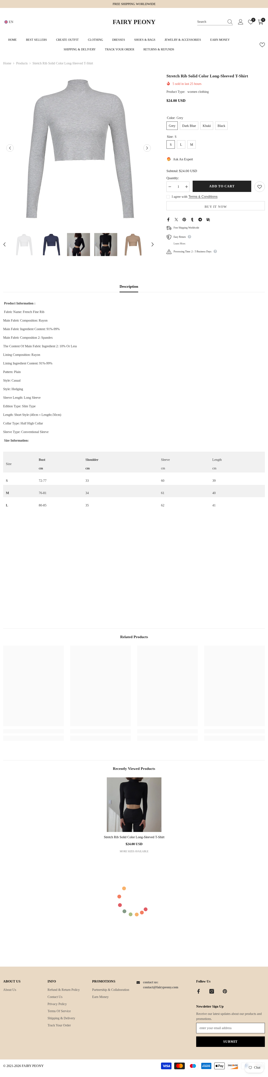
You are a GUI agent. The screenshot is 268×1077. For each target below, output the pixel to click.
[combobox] (211, 22)
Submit (230, 1041)
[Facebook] (168, 219)
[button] (10, 148)
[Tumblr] (192, 219)
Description (129, 286)
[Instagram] (212, 991)
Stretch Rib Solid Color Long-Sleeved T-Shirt (134, 837)
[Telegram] (200, 219)
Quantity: (172, 178)
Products (22, 63)
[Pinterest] (184, 219)
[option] (78, 148)
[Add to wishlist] (259, 186)
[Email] (208, 219)
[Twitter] (176, 219)
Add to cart (222, 186)
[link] (33, 731)
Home (7, 63)
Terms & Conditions (203, 196)
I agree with (179, 196)
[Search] (215, 22)
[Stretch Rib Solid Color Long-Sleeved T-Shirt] (134, 804)
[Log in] (240, 22)
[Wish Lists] (262, 44)
